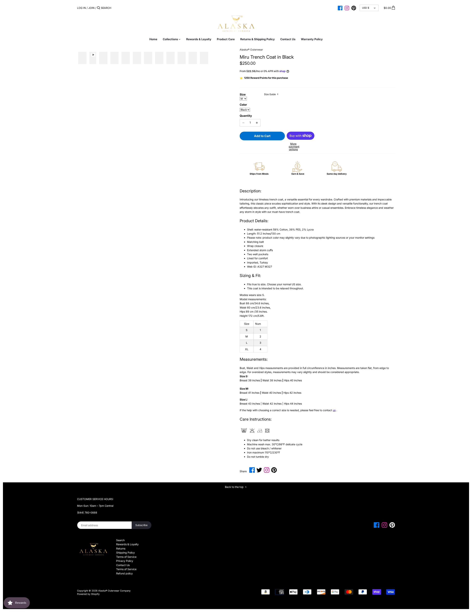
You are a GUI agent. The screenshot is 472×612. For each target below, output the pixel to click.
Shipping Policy (125, 552)
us (334, 410)
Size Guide (270, 94)
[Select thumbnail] (82, 58)
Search (120, 540)
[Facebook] (340, 7)
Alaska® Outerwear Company (114, 590)
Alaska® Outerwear (251, 49)
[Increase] (256, 122)
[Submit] (98, 8)
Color (243, 104)
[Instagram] (347, 7)
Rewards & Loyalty (127, 544)
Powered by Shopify (88, 594)
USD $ (365, 7)
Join (91, 7)
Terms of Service (126, 556)
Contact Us (123, 565)
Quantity (246, 115)
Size (243, 94)
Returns (120, 548)
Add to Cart (262, 136)
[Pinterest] (353, 7)
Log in (81, 7)
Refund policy (124, 573)
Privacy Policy (124, 560)
